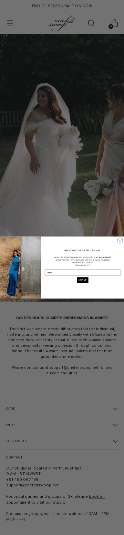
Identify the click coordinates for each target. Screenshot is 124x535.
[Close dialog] (120, 240)
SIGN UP (83, 279)
